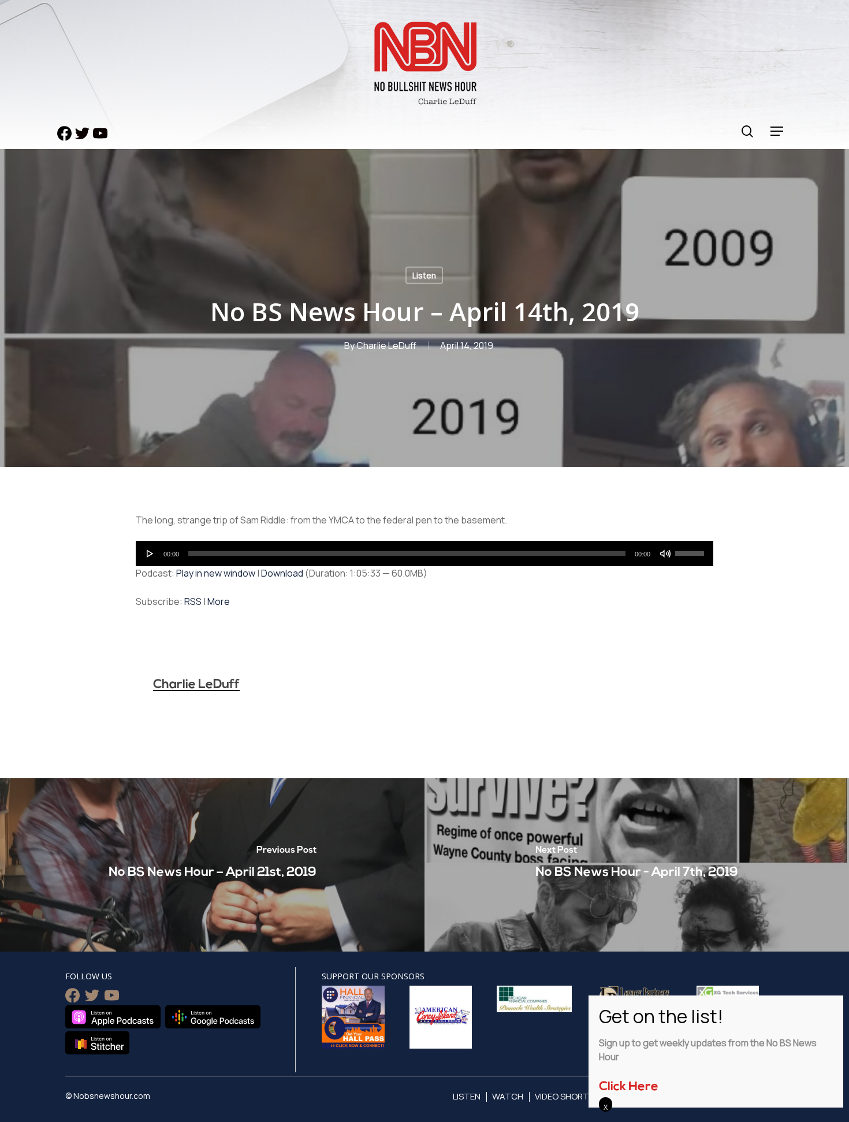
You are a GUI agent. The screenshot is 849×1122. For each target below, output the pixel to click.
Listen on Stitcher (97, 1042)
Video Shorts (564, 1096)
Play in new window (215, 573)
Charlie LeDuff (386, 345)
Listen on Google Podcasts (212, 1016)
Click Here (628, 1087)
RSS (193, 601)
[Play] (150, 553)
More (218, 601)
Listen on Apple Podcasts (113, 1016)
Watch (507, 1096)
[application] (424, 553)
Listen (424, 275)
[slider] (691, 549)
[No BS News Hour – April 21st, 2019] (212, 865)
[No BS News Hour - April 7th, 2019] (637, 865)
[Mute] (665, 553)
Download (282, 573)
